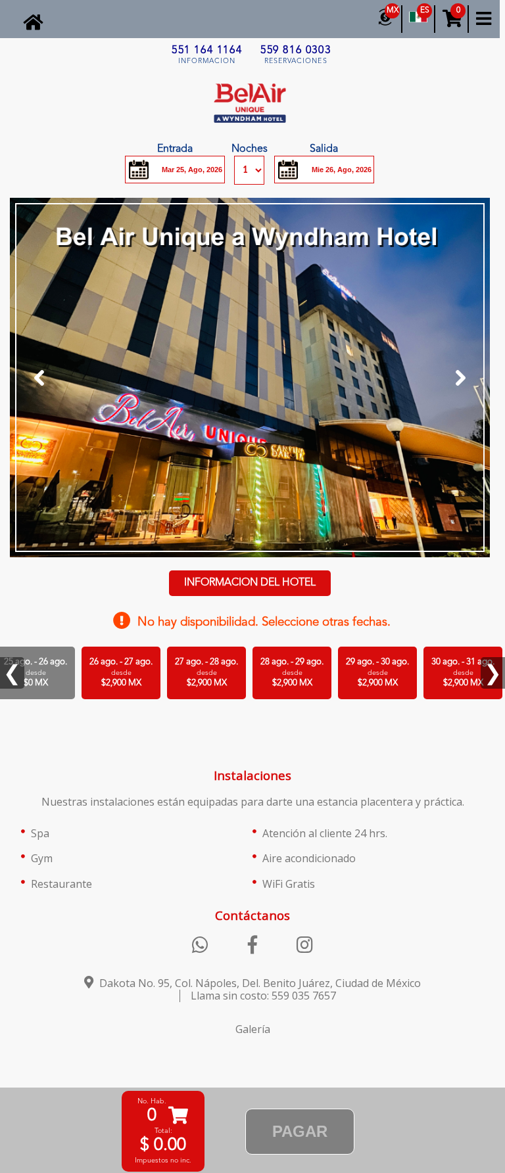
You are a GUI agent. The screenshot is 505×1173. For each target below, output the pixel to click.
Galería (252, 1029)
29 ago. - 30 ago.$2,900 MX (377, 672)
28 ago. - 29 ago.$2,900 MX (292, 672)
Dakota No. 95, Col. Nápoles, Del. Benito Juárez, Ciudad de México (259, 983)
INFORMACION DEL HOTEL (250, 583)
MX (392, 10)
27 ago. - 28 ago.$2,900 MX (206, 672)
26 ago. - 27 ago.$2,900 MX (121, 672)
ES (424, 10)
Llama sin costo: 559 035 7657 (263, 995)
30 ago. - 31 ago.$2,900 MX (462, 672)
